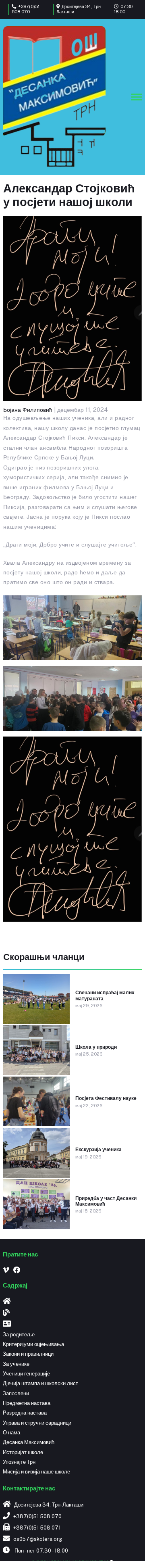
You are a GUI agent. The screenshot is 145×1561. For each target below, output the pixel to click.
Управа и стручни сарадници (37, 1423)
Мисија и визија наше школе (36, 1472)
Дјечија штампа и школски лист (40, 1383)
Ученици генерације (26, 1374)
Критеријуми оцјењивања (33, 1344)
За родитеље (19, 1334)
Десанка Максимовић (28, 1442)
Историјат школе (23, 1452)
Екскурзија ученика (98, 1149)
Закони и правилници (28, 1354)
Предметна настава (26, 1403)
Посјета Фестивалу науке (106, 1098)
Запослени (16, 1393)
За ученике (16, 1364)
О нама (11, 1433)
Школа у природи (96, 1047)
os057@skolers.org (37, 1539)
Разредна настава (25, 1413)
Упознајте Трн (19, 1462)
